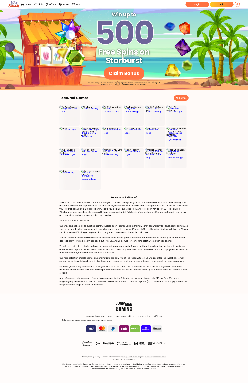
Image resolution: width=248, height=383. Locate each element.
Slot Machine (96, 320)
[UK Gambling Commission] (124, 343)
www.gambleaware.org (131, 357)
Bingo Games (107, 320)
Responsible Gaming (95, 316)
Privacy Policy (144, 316)
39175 (67, 366)
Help (110, 316)
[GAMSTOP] (108, 343)
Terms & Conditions (125, 316)
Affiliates (158, 316)
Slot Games (75, 320)
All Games (181, 97)
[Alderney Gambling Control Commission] (157, 343)
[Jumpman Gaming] (124, 310)
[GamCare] (87, 343)
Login (197, 4)
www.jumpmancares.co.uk (155, 357)
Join (222, 4)
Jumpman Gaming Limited (93, 364)
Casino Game (86, 320)
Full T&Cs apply (142, 84)
